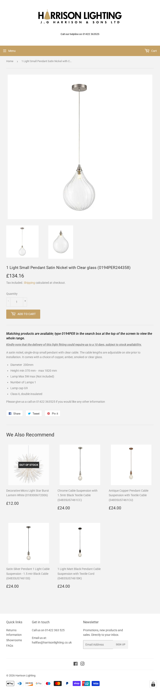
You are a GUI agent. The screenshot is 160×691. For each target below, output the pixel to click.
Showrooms (14, 640)
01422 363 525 (55, 630)
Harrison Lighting (25, 675)
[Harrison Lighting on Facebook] (75, 664)
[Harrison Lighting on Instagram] (82, 664)
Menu (12, 50)
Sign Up (120, 644)
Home (9, 61)
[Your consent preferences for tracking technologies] (153, 684)
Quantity (12, 293)
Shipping (29, 282)
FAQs (9, 645)
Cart (154, 50)
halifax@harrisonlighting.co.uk (52, 642)
